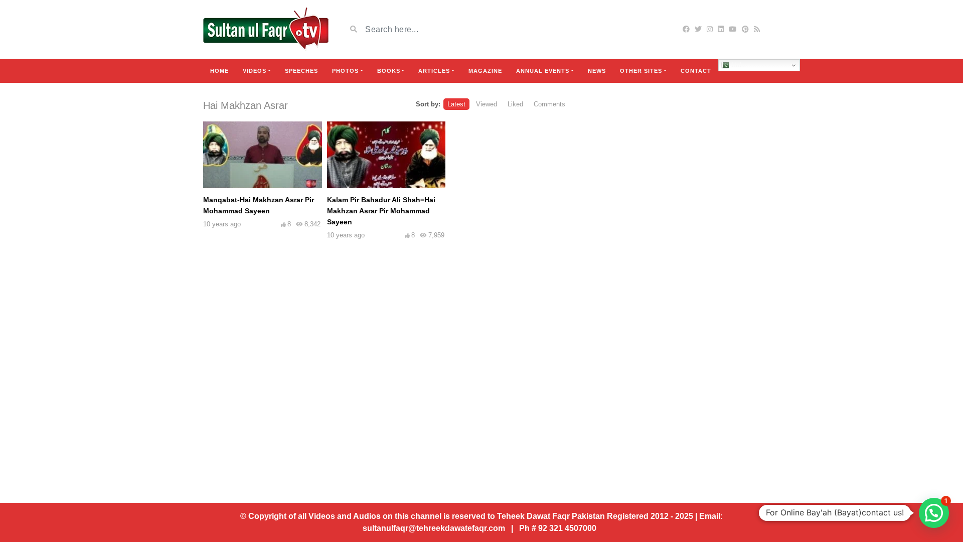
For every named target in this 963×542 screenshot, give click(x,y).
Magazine (485, 71)
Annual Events (542, 71)
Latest (456, 104)
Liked (515, 104)
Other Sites (641, 71)
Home (219, 71)
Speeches (301, 71)
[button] (934, 513)
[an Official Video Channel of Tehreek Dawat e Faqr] (266, 29)
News (597, 71)
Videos (254, 71)
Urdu (737, 65)
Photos (345, 71)
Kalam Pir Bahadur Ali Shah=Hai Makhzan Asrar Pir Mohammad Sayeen (381, 211)
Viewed (486, 104)
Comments (549, 104)
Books (388, 71)
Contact (696, 71)
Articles (434, 71)
